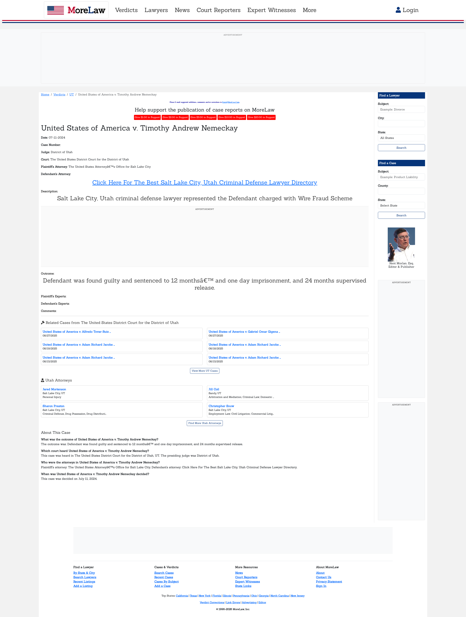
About (320, 573)
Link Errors (233, 602)
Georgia (264, 595)
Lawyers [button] (156, 10)
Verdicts (59, 94)
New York (205, 595)
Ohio (254, 595)
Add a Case (162, 586)
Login (410, 10)
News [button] (182, 10)
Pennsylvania (241, 595)
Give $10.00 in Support (231, 117)
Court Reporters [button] (219, 10)
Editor (262, 602)
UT (71, 94)
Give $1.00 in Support (147, 117)
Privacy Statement (329, 581)
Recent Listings (84, 581)
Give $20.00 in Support (261, 117)
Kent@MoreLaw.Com (230, 102)
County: (383, 185)
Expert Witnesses (247, 581)
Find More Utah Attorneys (204, 423)
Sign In (321, 586)
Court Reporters (246, 577)
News (239, 573)
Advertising (249, 602)
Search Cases (164, 573)
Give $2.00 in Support (175, 117)
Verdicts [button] (126, 10)
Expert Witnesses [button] (271, 10)
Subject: (383, 104)
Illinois (227, 595)
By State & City (84, 573)
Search (401, 147)
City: (381, 118)
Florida (216, 595)
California (182, 595)
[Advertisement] (233, 63)
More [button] (309, 10)
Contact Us (323, 577)
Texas (193, 595)
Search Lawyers (84, 577)
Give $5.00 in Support (203, 117)
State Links (243, 586)
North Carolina (279, 595)
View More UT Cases (205, 370)
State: (382, 132)
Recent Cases (163, 577)
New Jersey (298, 595)
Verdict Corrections (212, 602)
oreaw (86, 9)
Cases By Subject (166, 581)
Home (45, 94)
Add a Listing (83, 586)
